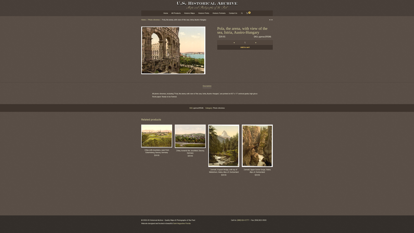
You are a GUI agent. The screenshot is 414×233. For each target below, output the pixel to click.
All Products (176, 13)
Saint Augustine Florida (182, 223)
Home (165, 13)
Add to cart (245, 47)
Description (207, 86)
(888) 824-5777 (243, 220)
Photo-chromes (154, 20)
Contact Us (233, 13)
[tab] (207, 86)
